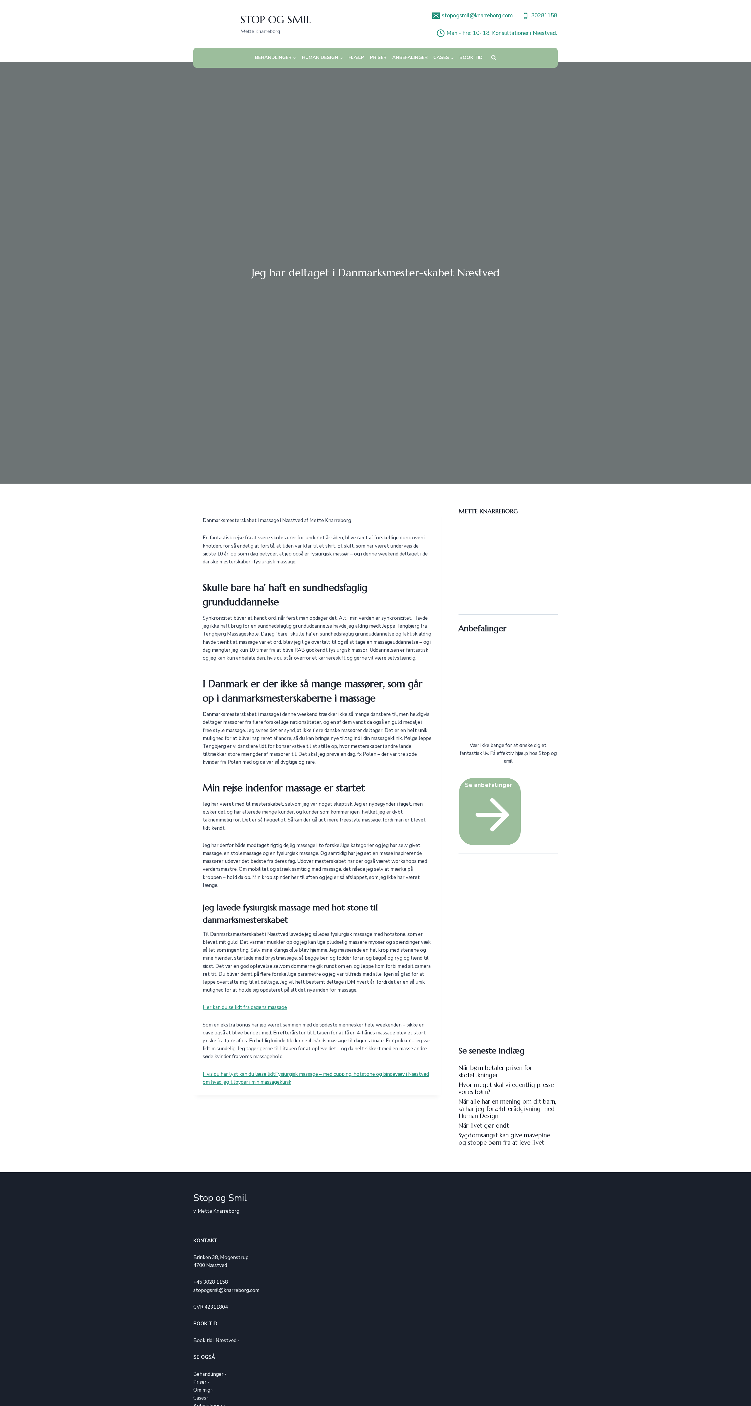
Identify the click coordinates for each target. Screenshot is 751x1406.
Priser (378, 57)
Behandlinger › (209, 1374)
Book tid (471, 57)
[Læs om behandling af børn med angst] (508, 691)
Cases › (201, 1398)
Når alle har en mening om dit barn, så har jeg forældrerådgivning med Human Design (507, 1109)
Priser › (201, 1382)
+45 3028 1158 (210, 1282)
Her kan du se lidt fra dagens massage (245, 1007)
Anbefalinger (410, 57)
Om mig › (203, 1390)
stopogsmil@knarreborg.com (226, 1290)
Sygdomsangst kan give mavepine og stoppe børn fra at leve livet (504, 1138)
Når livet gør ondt (484, 1125)
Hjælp (356, 57)
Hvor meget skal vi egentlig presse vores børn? (506, 1088)
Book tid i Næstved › (216, 1340)
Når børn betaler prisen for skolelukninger (495, 1071)
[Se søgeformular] (493, 57)
